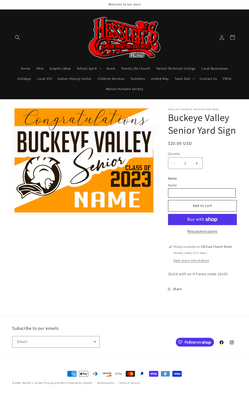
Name (172, 178)
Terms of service (129, 383)
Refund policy (105, 383)
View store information (191, 260)
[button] (17, 37)
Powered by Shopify (79, 383)
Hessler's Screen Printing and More (44, 383)
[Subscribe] (94, 342)
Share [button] (177, 289)
